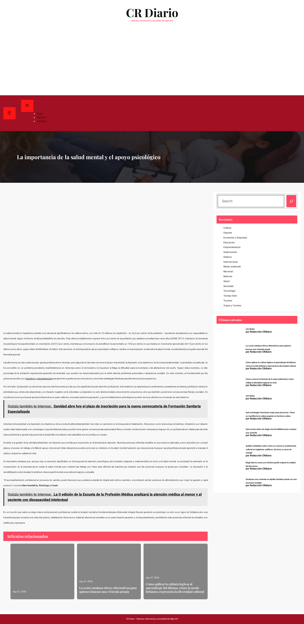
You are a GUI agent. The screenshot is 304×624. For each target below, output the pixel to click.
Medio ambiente (232, 266)
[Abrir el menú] (9, 113)
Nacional (228, 271)
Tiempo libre (230, 295)
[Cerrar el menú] (27, 106)
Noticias (227, 276)
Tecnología (229, 291)
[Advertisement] (152, 62)
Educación (229, 242)
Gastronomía (230, 252)
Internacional (230, 262)
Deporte (227, 232)
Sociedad (228, 286)
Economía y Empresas (235, 237)
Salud (226, 281)
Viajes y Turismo (232, 305)
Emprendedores (231, 247)
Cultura (227, 228)
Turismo (227, 300)
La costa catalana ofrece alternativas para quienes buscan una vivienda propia (108, 590)
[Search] (291, 201)
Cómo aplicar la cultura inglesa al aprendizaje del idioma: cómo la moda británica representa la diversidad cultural (175, 588)
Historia (227, 257)
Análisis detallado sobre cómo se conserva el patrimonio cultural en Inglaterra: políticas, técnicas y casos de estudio (271, 449)
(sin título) (250, 329)
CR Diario (152, 12)
